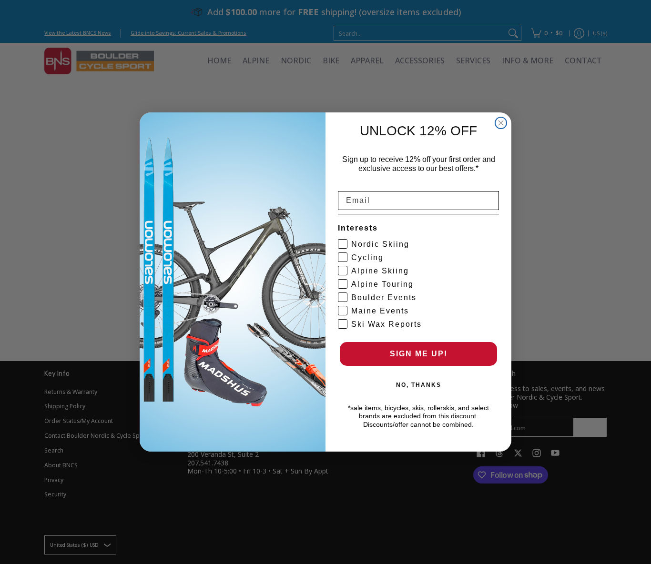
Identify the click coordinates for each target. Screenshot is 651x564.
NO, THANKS (418, 385)
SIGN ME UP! (419, 354)
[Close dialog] (501, 123)
